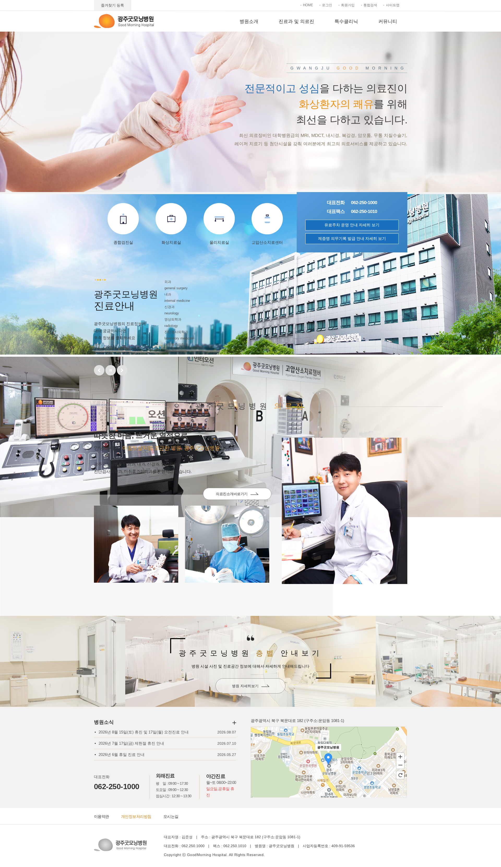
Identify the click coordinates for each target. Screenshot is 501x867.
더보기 (234, 723)
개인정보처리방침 (136, 816)
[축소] (400, 765)
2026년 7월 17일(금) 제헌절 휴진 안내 (131, 743)
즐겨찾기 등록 (112, 5)
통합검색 (370, 5)
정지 (110, 370)
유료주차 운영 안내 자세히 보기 (351, 225)
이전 (99, 370)
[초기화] (400, 775)
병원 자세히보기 (245, 686)
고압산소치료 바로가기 (363, 145)
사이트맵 (392, 5)
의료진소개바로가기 (232, 494)
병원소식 (104, 722)
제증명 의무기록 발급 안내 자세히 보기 (352, 238)
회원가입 (348, 5)
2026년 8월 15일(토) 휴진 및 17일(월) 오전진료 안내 (144, 732)
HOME (308, 5)
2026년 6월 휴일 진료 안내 (122, 754)
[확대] (400, 756)
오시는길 (170, 816)
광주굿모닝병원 (124, 21)
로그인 (327, 5)
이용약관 (101, 816)
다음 (122, 370)
